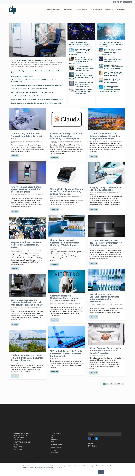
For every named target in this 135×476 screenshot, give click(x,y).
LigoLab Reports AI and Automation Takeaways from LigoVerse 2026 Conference (64, 242)
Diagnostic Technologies (52, 9)
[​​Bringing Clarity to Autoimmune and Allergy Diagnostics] (106, 173)
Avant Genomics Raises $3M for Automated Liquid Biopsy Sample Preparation (113, 73)
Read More (15, 155)
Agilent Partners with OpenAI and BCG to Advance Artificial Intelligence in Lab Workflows (81, 76)
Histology (109, 248)
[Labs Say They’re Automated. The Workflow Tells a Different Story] (27, 119)
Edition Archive (120, 9)
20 (119, 384)
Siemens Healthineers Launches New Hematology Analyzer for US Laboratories (36, 103)
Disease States (81, 9)
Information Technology (63, 248)
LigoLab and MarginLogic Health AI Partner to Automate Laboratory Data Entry (37, 99)
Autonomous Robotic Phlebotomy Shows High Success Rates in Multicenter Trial (66, 298)
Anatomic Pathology (102, 248)
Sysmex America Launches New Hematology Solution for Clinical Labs (83, 91)
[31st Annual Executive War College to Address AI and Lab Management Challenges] (106, 119)
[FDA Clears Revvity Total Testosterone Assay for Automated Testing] (101, 80)
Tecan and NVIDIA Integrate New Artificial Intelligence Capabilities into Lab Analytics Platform (81, 60)
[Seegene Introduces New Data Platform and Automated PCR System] (27, 228)
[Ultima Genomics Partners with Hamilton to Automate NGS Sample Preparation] (106, 334)
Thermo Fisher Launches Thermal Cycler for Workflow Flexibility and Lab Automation (66, 191)
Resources (108, 9)
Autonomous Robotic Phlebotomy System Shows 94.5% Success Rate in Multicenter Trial (34, 80)
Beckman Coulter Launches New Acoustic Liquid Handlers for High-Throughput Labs (110, 51)
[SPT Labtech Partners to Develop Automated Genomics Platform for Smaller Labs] (66, 337)
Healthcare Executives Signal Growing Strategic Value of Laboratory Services (36, 85)
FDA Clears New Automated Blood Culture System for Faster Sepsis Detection (84, 84)
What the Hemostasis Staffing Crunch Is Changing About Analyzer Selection (113, 66)
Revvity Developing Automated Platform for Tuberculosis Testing (32, 92)
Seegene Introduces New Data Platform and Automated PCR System (26, 244)
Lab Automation (22, 141)
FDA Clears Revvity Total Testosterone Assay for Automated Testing (112, 80)
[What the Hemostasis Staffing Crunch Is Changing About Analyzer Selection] (101, 66)
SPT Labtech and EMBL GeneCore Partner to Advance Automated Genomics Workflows (104, 298)
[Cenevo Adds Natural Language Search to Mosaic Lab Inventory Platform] (101, 59)
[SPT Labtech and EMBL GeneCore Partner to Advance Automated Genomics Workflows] (106, 280)
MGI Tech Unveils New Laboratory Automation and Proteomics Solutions (84, 68)
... (115, 384)
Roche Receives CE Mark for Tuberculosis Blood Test (27, 96)
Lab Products (68, 9)
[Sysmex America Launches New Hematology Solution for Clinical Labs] (71, 90)
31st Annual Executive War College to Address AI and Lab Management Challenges (104, 136)
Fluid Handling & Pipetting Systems (114, 304)
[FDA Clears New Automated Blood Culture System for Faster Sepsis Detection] (71, 83)
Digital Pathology (101, 141)
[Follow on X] (92, 438)
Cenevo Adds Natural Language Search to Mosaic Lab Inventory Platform (113, 59)
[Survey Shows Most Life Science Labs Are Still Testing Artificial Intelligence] (71, 50)
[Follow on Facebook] (89, 438)
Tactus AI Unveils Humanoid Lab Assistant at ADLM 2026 (29, 89)
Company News (61, 303)
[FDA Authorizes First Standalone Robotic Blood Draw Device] (37, 40)
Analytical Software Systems (25, 250)
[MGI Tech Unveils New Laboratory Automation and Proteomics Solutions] (71, 67)
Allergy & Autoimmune (102, 192)
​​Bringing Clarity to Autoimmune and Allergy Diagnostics (105, 188)
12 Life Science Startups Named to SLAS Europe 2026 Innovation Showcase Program (27, 357)
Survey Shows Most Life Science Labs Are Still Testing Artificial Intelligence (79, 51)
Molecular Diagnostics (16, 251)
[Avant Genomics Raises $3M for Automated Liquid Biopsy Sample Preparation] (101, 73)
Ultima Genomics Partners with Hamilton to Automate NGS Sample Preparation (105, 350)
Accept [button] (101, 471)
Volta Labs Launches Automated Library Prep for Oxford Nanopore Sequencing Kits (111, 44)
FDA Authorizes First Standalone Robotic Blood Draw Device (31, 60)
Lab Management (95, 9)
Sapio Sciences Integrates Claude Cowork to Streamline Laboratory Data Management (66, 136)
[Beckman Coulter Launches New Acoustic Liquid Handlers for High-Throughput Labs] (101, 50)
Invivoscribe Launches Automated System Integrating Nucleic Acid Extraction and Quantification (109, 88)
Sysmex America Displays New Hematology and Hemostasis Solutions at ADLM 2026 (36, 71)
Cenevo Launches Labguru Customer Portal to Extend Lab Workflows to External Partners (27, 302)
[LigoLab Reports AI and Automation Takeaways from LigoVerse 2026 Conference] (66, 226)
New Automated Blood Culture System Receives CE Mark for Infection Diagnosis (26, 189)
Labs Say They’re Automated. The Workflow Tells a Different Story (26, 136)
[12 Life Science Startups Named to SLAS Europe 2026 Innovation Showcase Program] (27, 341)
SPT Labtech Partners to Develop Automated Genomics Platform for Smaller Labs (66, 353)
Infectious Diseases (22, 194)
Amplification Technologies (64, 196)
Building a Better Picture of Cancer (22, 76)
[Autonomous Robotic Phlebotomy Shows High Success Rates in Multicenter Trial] (66, 281)
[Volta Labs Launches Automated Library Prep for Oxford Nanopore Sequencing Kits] (111, 31)
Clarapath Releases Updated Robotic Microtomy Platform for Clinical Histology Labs (105, 243)
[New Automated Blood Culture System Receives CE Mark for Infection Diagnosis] (27, 172)
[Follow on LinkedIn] (96, 438)
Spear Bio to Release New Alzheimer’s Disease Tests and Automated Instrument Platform (80, 44)
